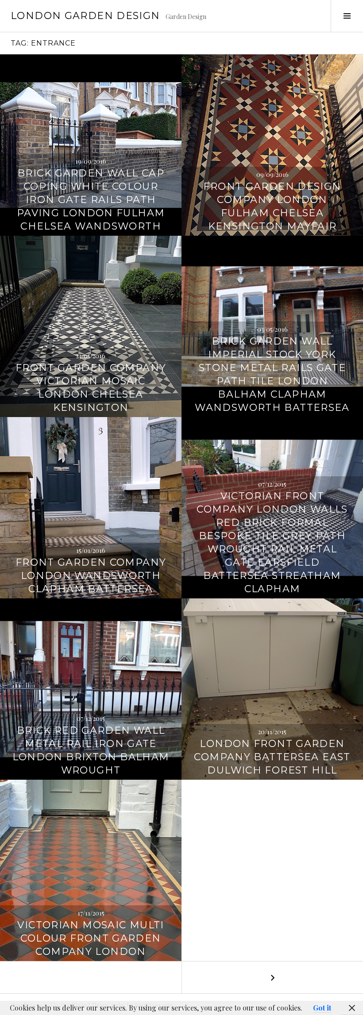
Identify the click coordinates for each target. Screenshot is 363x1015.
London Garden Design (85, 16)
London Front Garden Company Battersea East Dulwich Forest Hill (272, 757)
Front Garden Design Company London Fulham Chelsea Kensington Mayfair (272, 206)
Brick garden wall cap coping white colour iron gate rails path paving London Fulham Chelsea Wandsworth (91, 199)
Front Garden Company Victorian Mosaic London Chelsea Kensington (90, 388)
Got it (322, 1007)
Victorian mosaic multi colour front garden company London (90, 938)
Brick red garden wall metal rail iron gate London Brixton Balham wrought (91, 750)
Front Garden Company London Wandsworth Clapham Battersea (90, 575)
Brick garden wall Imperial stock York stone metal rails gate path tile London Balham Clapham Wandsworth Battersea (272, 374)
